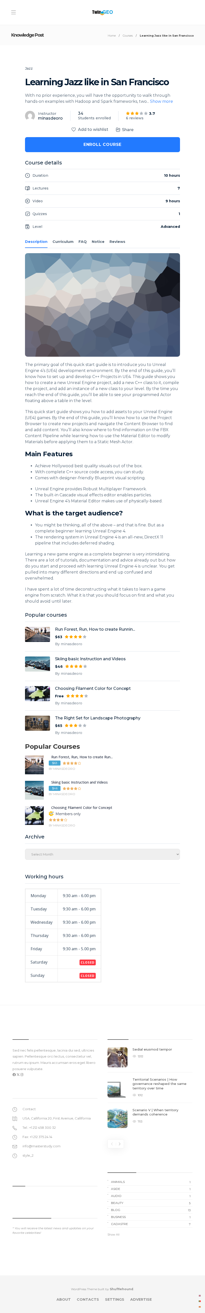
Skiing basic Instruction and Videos (90, 658)
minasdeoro (50, 118)
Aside (150, 1188)
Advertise (141, 1299)
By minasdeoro (68, 644)
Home (112, 35)
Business (150, 1216)
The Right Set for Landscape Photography (97, 718)
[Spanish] (200, 1306)
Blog (150, 1209)
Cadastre (150, 1224)
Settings (114, 1299)
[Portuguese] (200, 1301)
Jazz (29, 68)
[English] (200, 1295)
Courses (128, 35)
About (63, 1299)
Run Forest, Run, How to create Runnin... (95, 629)
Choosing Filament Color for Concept (93, 688)
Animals (150, 1181)
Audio (150, 1195)
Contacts (88, 1299)
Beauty (150, 1202)
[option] (150, 1090)
